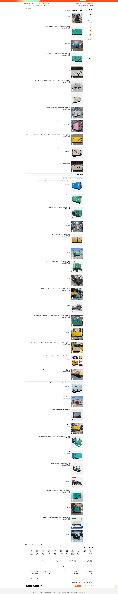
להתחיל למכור (36, 569)
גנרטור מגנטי (59, 561)
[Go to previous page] (43, 544)
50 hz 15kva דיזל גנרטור (41, 176)
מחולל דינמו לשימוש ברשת (65, 176)
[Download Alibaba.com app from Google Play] (29, 586)
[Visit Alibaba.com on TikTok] (28, 578)
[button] (48, 3)
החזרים (50, 573)
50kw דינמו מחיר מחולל (48, 176)
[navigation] (88, 277)
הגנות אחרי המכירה (75, 573)
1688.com (49, 589)
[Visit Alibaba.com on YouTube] (30, 578)
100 (30, 544)
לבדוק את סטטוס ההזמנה (34, 571)
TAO (66, 589)
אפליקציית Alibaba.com (43, 585)
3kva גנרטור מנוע (89, 559)
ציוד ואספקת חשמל (77, 8)
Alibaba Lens (87, 585)
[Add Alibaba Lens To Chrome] (78, 586)
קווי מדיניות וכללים (75, 576)
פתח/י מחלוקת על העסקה (47, 571)
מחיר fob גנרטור (80, 176)
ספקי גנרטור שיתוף (34, 176)
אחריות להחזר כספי (75, 569)
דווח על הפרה (49, 576)
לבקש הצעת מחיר (62, 569)
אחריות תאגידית (89, 571)
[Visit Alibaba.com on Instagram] (31, 578)
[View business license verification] (67, 592)
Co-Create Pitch (89, 569)
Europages (72, 589)
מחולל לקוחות (43, 560)
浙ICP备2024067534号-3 (82, 592)
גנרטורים (72, 8)
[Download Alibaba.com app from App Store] (36, 586)
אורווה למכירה (74, 561)
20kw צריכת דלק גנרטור (72, 559)
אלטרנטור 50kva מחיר (88, 560)
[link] (117, 585)
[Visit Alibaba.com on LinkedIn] (35, 578)
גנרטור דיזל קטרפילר (89, 561)
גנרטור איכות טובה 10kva (41, 559)
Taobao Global (63, 589)
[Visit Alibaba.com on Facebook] (37, 578)
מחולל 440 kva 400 (65, 178)
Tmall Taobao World (54, 589)
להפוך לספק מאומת (35, 573)
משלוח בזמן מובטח (75, 571)
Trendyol (69, 589)
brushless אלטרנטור (72, 178)
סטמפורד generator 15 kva (73, 176)
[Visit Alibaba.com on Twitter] (33, 578)
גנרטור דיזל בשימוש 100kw (72, 560)
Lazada (59, 589)
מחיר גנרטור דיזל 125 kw (57, 559)
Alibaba (82, 8)
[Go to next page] (28, 544)
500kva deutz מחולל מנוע (56, 176)
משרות (91, 573)
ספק (65, 16)
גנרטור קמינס (58, 560)
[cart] (36, 3)
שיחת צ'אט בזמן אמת (48, 569)
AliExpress (45, 589)
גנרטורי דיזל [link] (68, 8)
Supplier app (57, 585)
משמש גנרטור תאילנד (79, 178)
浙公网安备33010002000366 (74, 592)
